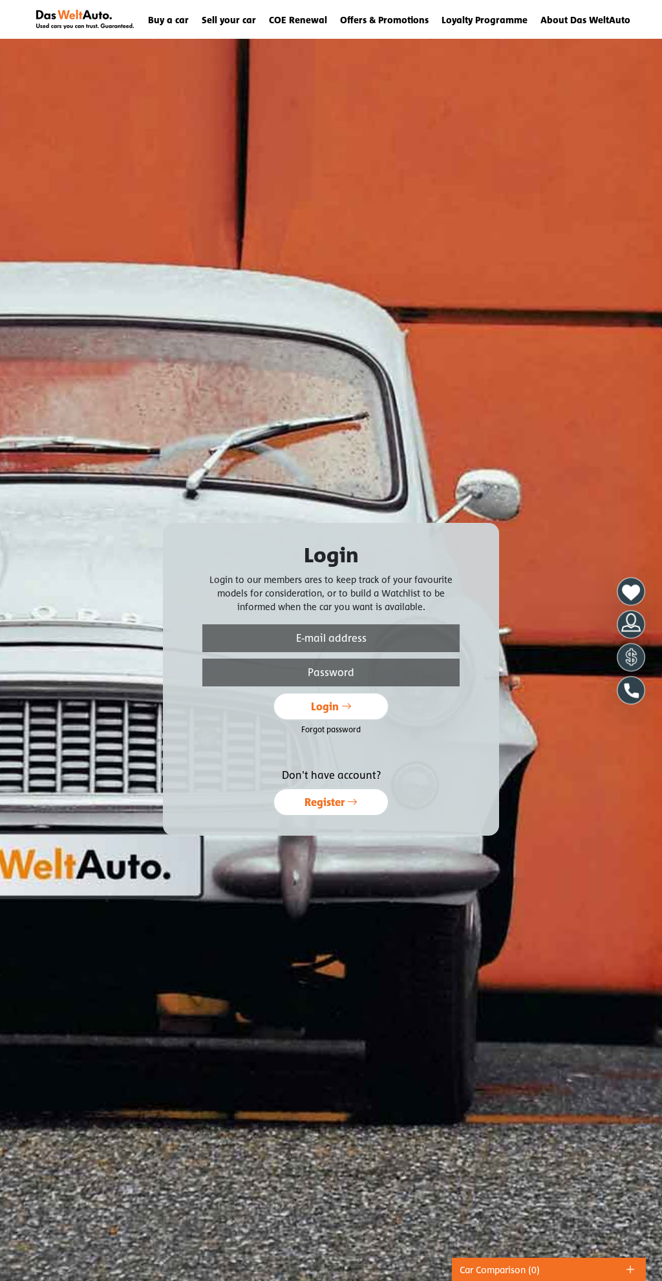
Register (325, 802)
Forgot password (331, 729)
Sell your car (229, 19)
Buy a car (168, 19)
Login (326, 706)
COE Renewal (298, 19)
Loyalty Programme (485, 19)
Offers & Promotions (384, 19)
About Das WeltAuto (585, 19)
